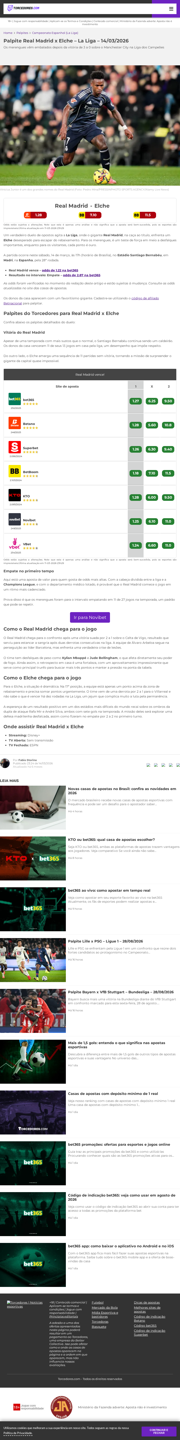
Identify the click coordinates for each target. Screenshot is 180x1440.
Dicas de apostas (147, 1303)
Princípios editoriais (63, 1316)
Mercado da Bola (105, 1308)
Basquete (99, 1327)
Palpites (22, 33)
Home (8, 33)
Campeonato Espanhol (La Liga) (55, 33)
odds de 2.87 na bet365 (81, 275)
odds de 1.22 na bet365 (60, 270)
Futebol (98, 1303)
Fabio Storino (27, 760)
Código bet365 (145, 1326)
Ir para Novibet (90, 617)
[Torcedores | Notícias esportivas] (23, 8)
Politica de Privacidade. (18, 1433)
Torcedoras (100, 1322)
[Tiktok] (16, 1317)
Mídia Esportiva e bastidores (105, 1315)
